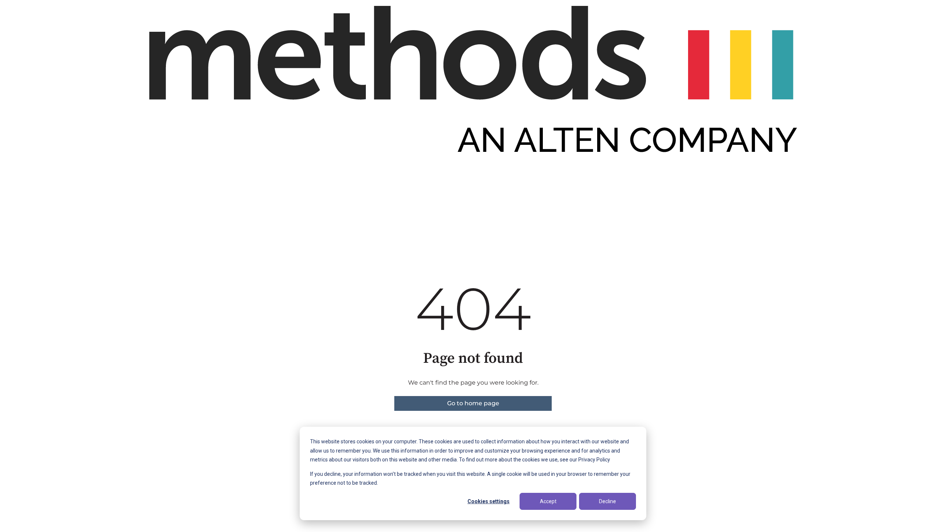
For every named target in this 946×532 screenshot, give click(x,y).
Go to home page (473, 403)
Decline (607, 501)
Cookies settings (488, 501)
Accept (548, 501)
